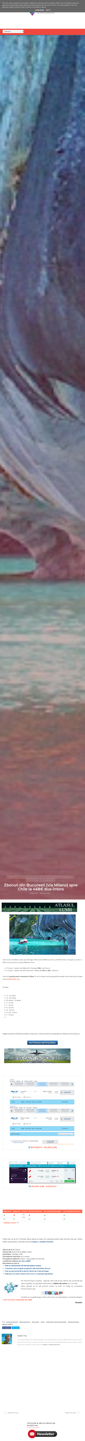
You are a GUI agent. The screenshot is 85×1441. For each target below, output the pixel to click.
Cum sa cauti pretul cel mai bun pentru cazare (23, 1266)
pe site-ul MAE (24, 1261)
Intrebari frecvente (54, 1344)
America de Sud (13, 877)
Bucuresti (39, 877)
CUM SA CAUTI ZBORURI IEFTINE (17, 1300)
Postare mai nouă (13, 1413)
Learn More (39, 10)
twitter (16, 1328)
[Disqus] (42, 1378)
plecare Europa (33, 880)
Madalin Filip (34, 893)
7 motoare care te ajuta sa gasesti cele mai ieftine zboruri (27, 1268)
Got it (48, 10)
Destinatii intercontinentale (62, 877)
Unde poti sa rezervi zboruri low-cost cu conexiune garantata (29, 1274)
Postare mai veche (70, 1413)
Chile (47, 877)
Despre (45, 1344)
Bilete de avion (27, 877)
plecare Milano (48, 880)
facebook (7, 1328)
